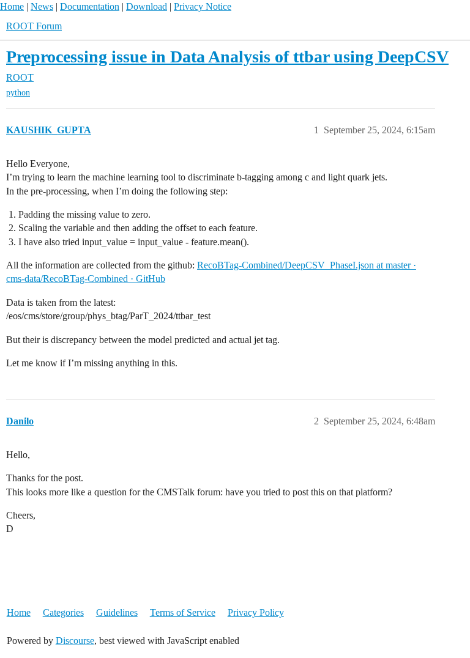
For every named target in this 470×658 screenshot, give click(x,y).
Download (146, 6)
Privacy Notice (202, 6)
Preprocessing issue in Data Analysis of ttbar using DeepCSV (227, 56)
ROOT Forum (34, 26)
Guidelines (117, 612)
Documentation (89, 6)
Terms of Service (182, 612)
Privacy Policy (256, 612)
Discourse (75, 640)
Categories (63, 612)
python (18, 92)
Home (12, 6)
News (42, 6)
